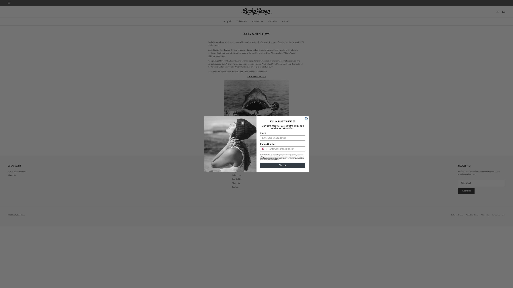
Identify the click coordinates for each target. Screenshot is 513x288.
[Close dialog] (306, 118)
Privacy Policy (271, 159)
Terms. (277, 159)
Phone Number (267, 144)
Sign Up (282, 165)
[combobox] (264, 149)
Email (263, 133)
